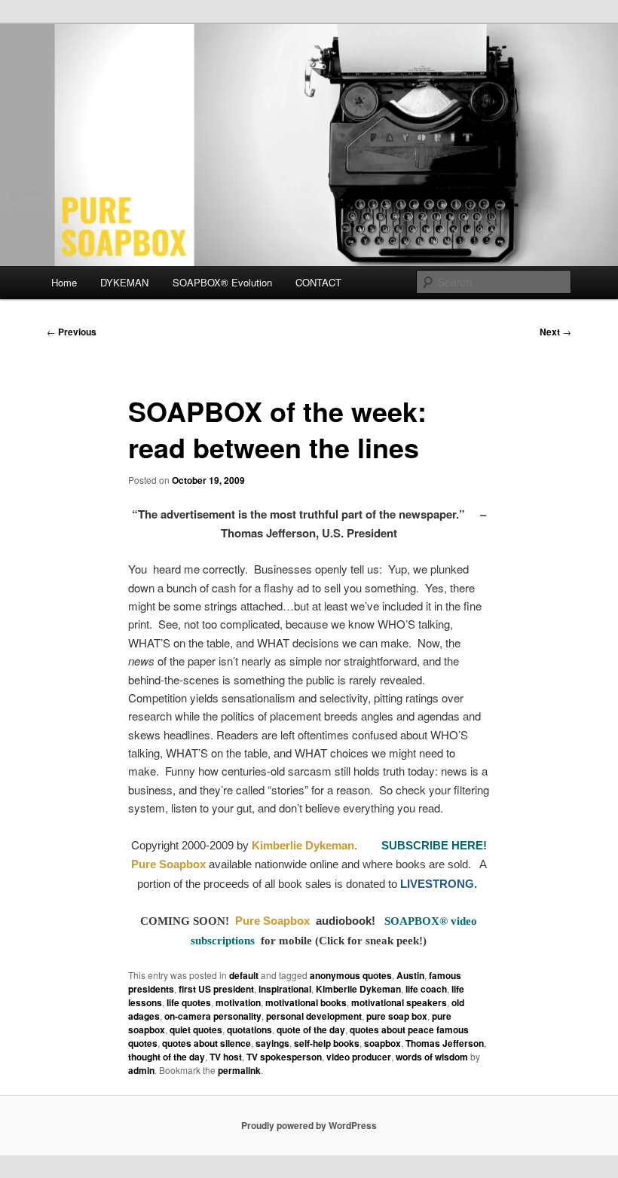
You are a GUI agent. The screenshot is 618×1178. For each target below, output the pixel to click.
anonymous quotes (351, 975)
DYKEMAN (124, 282)
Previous (71, 331)
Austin (410, 975)
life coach (426, 989)
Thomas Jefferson (444, 1043)
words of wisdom (432, 1056)
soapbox (382, 1043)
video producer (358, 1056)
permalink (239, 1070)
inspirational (285, 989)
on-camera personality (213, 1016)
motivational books (306, 1002)
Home (64, 282)
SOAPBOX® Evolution (222, 282)
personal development (314, 1016)
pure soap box (396, 1016)
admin (141, 1070)
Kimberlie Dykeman (358, 989)
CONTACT (318, 282)
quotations (249, 1029)
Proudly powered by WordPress (309, 1125)
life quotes (189, 1002)
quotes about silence (206, 1043)
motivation (238, 1002)
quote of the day (311, 1029)
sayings (272, 1043)
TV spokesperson (284, 1056)
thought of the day (166, 1056)
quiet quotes (196, 1029)
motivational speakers (399, 1002)
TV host (226, 1056)
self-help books (326, 1043)
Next (555, 331)
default (244, 975)
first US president (216, 989)
